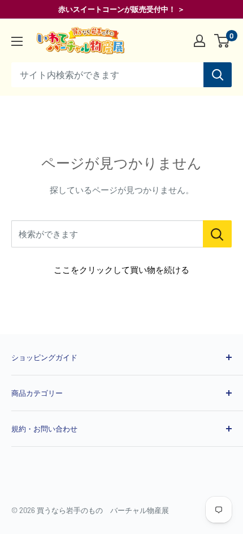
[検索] (217, 74)
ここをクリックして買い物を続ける (121, 269)
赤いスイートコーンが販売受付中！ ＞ (121, 9)
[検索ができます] (217, 233)
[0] (222, 41)
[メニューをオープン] (17, 41)
